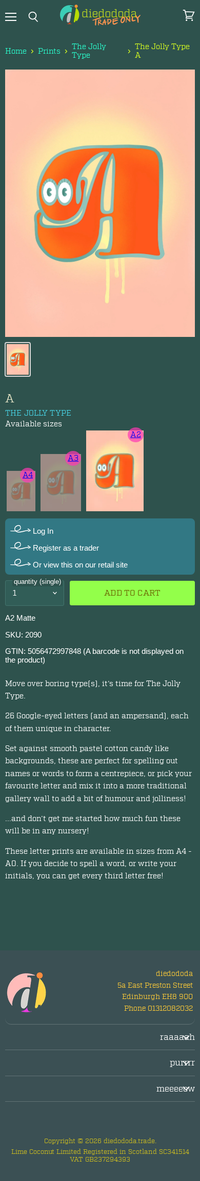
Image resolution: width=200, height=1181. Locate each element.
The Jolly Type (89, 51)
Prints (49, 51)
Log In (42, 531)
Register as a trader (65, 547)
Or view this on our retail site (79, 564)
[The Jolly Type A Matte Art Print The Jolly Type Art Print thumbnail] (18, 359)
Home (16, 51)
